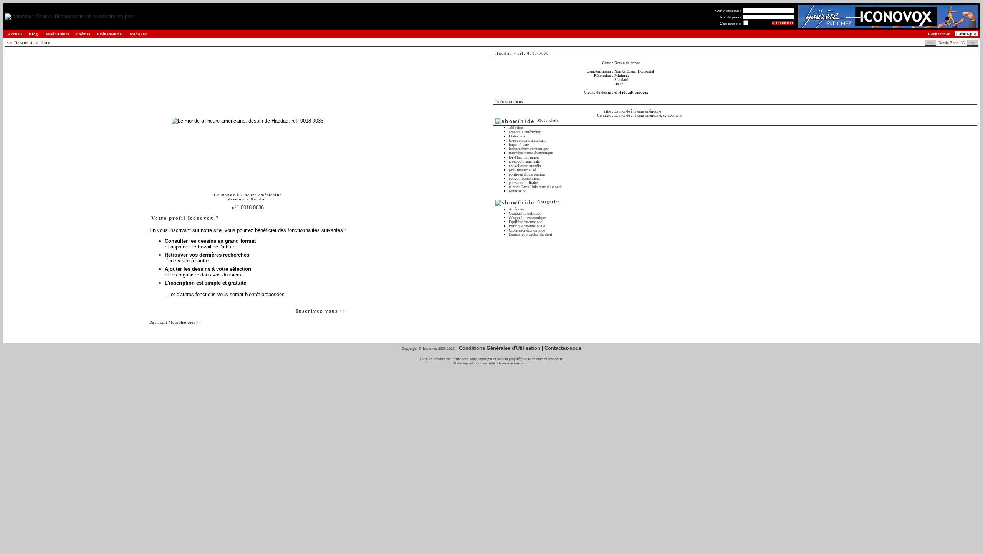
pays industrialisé (522, 170)
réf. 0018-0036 (248, 207)
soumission (517, 191)
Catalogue (966, 34)
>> (972, 43)
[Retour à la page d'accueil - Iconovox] (69, 17)
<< (930, 43)
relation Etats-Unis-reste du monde (535, 187)
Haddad (259, 199)
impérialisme (519, 144)
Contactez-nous (562, 348)
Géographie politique (525, 213)
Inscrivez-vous (321, 311)
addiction (516, 128)
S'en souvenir (730, 23)
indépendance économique (529, 149)
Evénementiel (110, 34)
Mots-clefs (548, 120)
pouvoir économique (524, 178)
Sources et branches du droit (530, 234)
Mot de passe (730, 17)
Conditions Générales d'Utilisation (499, 348)
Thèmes (83, 34)
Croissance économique (527, 230)
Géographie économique (527, 217)
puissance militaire (523, 182)
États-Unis (517, 136)
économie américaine (525, 132)
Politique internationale (527, 226)
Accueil (15, 34)
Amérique (516, 209)
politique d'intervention (527, 174)
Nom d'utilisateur (728, 11)
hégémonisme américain (527, 140)
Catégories (548, 202)
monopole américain (524, 161)
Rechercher (939, 34)
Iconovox (138, 34)
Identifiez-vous (186, 322)
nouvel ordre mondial (525, 166)
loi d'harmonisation (524, 157)
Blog (33, 34)
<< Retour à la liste (28, 43)
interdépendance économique (531, 153)
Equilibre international (526, 222)
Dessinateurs (57, 34)
